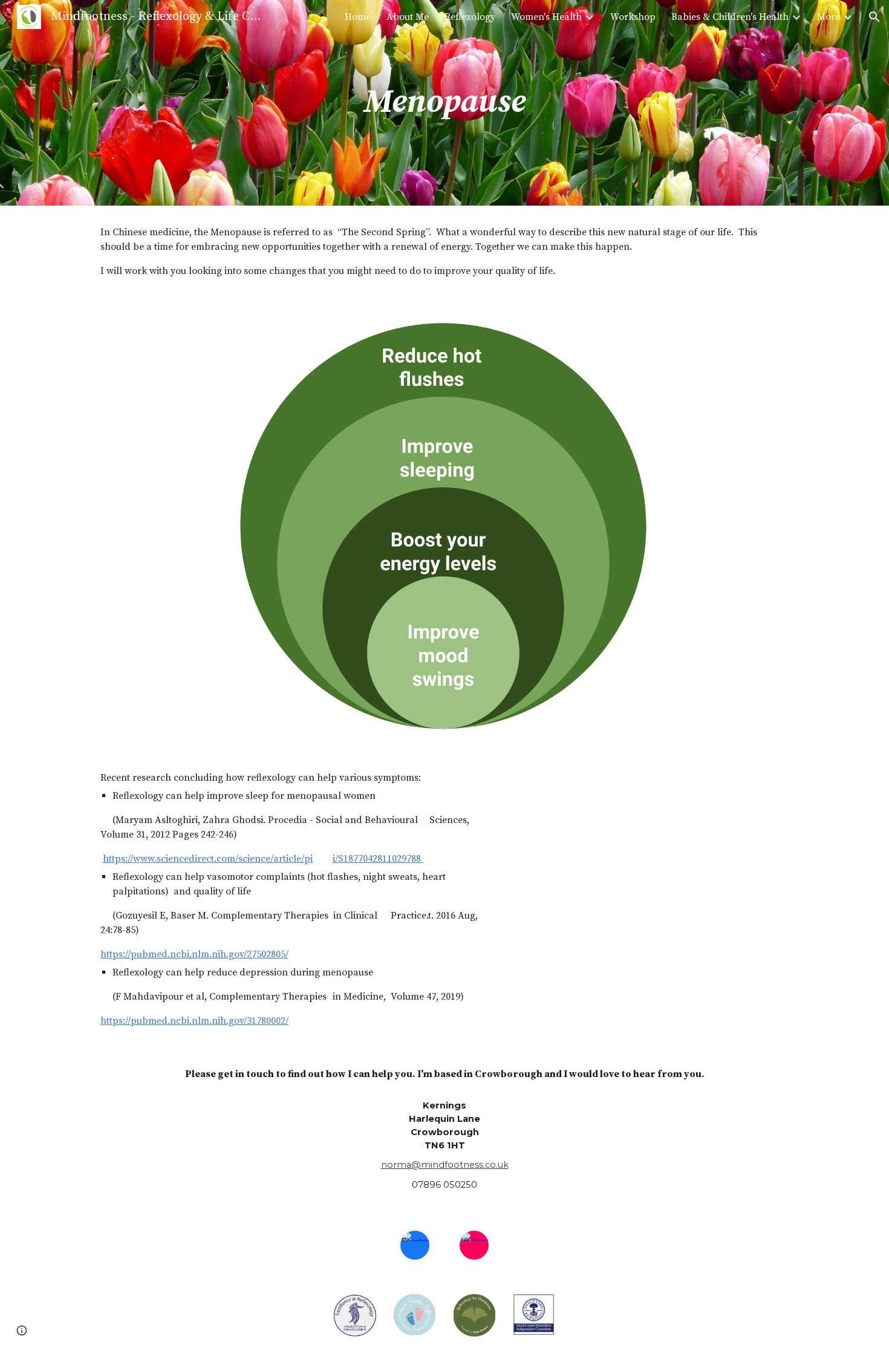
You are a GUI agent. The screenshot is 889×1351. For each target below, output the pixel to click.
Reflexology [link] (469, 17)
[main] (444, 103)
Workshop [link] (633, 17)
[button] (874, 16)
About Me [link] (407, 17)
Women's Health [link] (546, 17)
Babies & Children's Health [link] (730, 17)
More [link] (828, 17)
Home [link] (358, 17)
